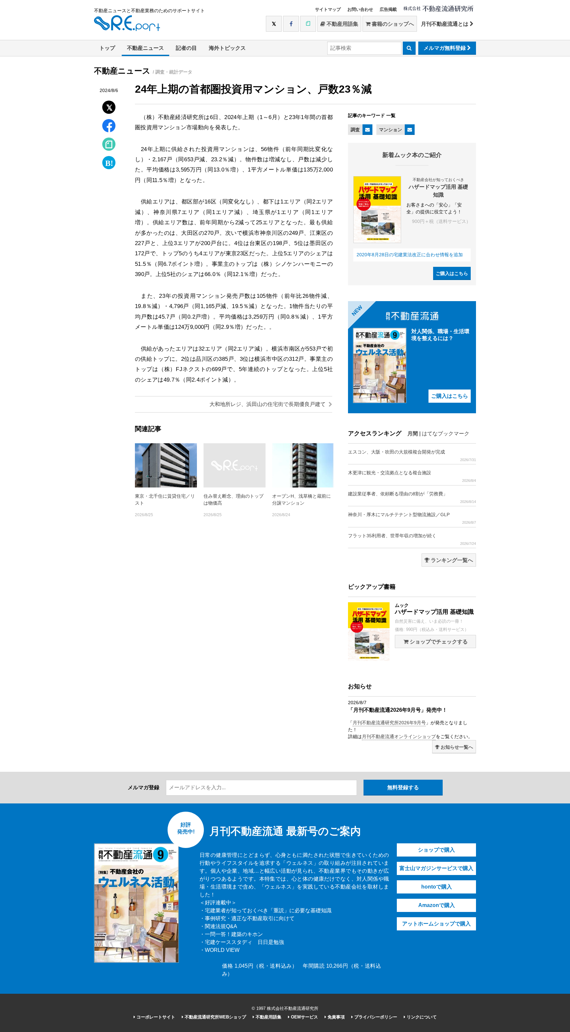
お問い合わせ (360, 9)
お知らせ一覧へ (456, 747)
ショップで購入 (436, 850)
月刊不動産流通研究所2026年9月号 (389, 722)
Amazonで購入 (436, 905)
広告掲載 (388, 9)
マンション (390, 129)
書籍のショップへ (392, 24)
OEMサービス (304, 1017)
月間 (412, 433)
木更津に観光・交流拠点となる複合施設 (412, 476)
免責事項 (335, 1017)
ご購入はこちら (452, 273)
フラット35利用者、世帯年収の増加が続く (412, 539)
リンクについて (421, 1017)
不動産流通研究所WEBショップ (214, 1017)
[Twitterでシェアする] (109, 106)
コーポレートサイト (155, 1017)
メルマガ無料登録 (445, 48)
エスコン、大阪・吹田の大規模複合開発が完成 (412, 455)
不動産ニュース (145, 48)
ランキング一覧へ (451, 560)
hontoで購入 (436, 887)
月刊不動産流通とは (445, 24)
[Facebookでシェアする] (109, 126)
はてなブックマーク (445, 433)
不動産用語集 (341, 24)
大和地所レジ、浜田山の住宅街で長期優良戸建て (268, 404)
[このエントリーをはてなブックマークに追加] (109, 161)
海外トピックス (227, 48)
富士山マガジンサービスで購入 (436, 868)
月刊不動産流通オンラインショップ (399, 736)
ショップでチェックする (438, 641)
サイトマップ (328, 9)
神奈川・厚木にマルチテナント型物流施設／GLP (412, 518)
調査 (355, 129)
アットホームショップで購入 (436, 923)
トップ (107, 48)
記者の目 (186, 48)
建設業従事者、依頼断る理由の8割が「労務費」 (412, 497)
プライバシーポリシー (375, 1017)
